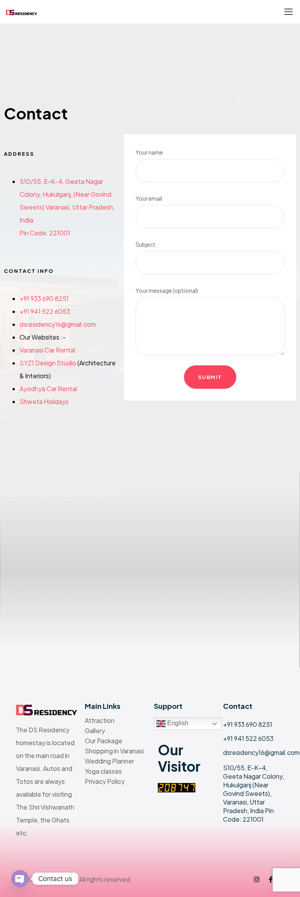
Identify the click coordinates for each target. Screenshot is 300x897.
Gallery (95, 731)
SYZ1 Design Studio (48, 363)
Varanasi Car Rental (47, 350)
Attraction (99, 720)
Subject (145, 244)
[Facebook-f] (271, 879)
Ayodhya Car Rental (48, 388)
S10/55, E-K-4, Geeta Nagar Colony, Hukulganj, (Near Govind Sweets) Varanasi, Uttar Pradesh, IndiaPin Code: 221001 (67, 207)
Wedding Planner (109, 761)
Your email (149, 198)
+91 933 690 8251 (44, 298)
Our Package (103, 741)
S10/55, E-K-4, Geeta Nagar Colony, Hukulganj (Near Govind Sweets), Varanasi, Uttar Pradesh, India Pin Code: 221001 (253, 793)
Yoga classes (103, 771)
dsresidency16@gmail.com (58, 324)
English (177, 723)
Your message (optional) (167, 290)
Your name (149, 152)
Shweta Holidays (44, 401)
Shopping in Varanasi (114, 751)
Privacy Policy (105, 781)
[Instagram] (257, 879)
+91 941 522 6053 (45, 311)
